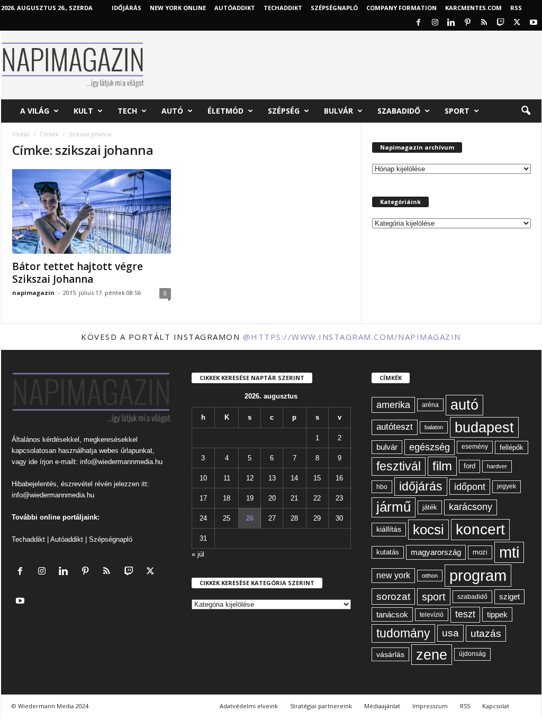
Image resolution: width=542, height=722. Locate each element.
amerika (393, 405)
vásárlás (390, 654)
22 (317, 498)
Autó (172, 111)
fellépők (511, 447)
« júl (198, 554)
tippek (497, 614)
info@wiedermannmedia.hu (121, 462)
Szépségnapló (334, 8)
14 (294, 478)
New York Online (178, 8)
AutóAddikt (234, 8)
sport (434, 597)
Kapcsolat (495, 706)
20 (272, 498)
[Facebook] (418, 23)
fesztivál (398, 466)
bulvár (387, 447)
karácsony (470, 507)
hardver (497, 466)
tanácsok (392, 614)
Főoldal (21, 134)
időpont (469, 487)
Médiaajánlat (382, 706)
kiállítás (388, 529)
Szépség (284, 111)
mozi (480, 552)
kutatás (387, 552)
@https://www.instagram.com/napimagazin (352, 336)
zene (431, 654)
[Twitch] (500, 23)
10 (203, 478)
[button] (525, 111)
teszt (465, 614)
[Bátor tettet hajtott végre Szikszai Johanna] (91, 211)
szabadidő (472, 596)
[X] (517, 23)
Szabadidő (398, 111)
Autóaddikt (66, 539)
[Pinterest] (468, 23)
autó (464, 405)
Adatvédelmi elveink (249, 706)
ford (469, 466)
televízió (432, 614)
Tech (127, 111)
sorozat (393, 596)
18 (226, 498)
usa (450, 632)
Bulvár (338, 111)
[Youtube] (533, 23)
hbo (381, 486)
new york (393, 575)
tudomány (403, 633)
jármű (393, 506)
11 (226, 478)
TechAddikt (283, 8)
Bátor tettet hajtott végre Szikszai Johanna (77, 273)
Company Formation (401, 8)
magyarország (436, 552)
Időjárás (126, 8)
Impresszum (430, 706)
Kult (83, 111)
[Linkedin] (451, 23)
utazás (486, 633)
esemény (475, 446)
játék (429, 507)
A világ (34, 111)
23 (339, 498)
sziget (509, 596)
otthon (430, 575)
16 (339, 478)
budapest (484, 427)
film (442, 466)
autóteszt (394, 427)
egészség (429, 447)
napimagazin (33, 293)
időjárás (420, 486)
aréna (430, 404)
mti (509, 552)
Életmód (225, 111)
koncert (480, 529)
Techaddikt (28, 539)
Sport (457, 111)
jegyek (506, 486)
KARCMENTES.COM (473, 8)
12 (250, 478)
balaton (433, 427)
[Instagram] (435, 23)
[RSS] (484, 23)
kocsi (428, 530)
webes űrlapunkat (125, 451)
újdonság (472, 654)
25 (226, 518)
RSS (516, 8)
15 (317, 478)
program (478, 575)
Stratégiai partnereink (321, 706)
